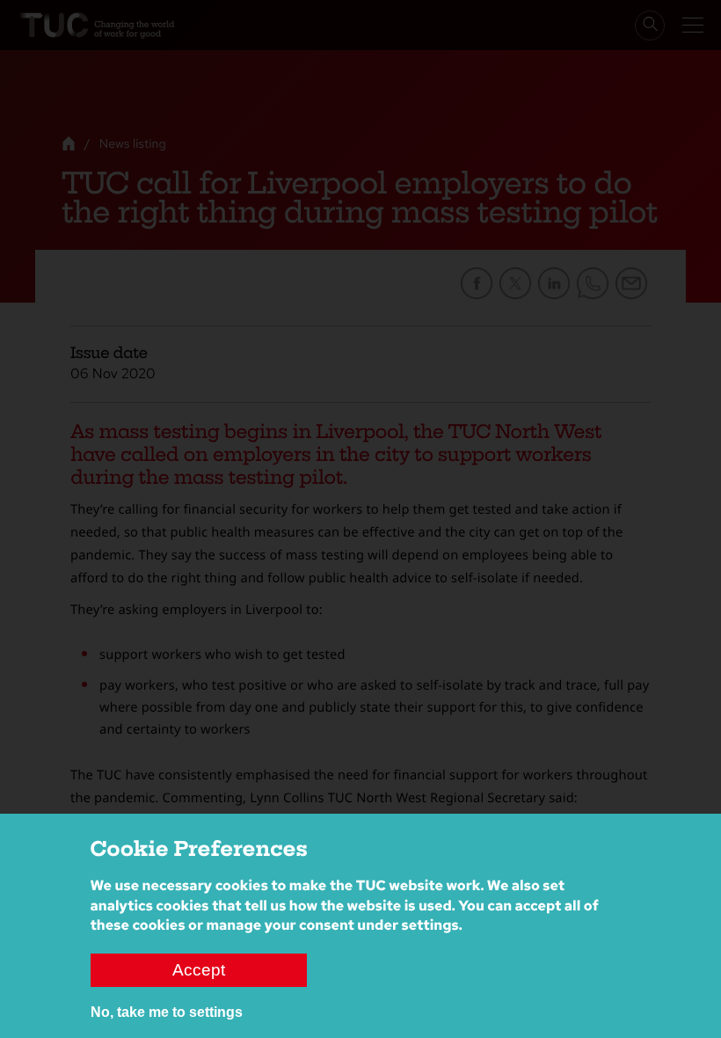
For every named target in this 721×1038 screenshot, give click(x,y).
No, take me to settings (167, 1012)
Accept (198, 970)
